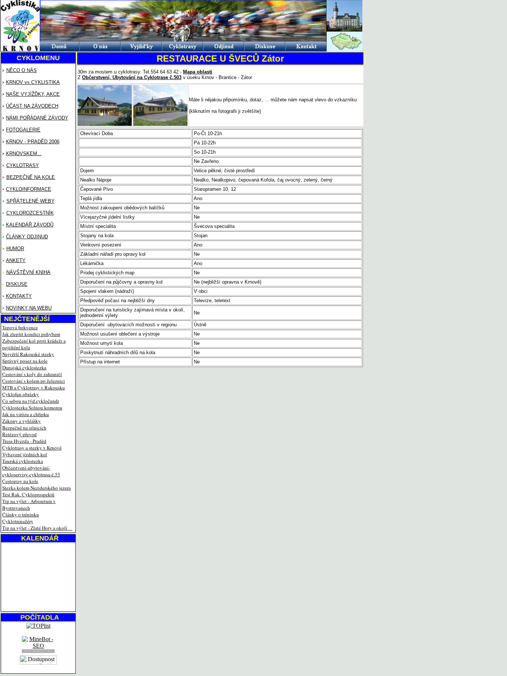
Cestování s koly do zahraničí (32, 374)
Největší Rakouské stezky (28, 354)
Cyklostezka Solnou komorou (32, 407)
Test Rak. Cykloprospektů (28, 494)
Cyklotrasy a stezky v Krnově (32, 447)
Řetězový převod (19, 434)
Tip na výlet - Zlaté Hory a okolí (34, 528)
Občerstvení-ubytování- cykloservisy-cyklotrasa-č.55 (31, 471)
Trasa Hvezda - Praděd (24, 441)
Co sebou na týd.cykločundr (30, 401)
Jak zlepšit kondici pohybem (31, 334)
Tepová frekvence (20, 327)
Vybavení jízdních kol (24, 454)
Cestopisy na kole (20, 481)
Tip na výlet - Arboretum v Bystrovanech (29, 504)
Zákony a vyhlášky (21, 421)
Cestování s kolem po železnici (33, 381)
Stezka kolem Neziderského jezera (36, 487)
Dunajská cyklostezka (24, 367)
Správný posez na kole (25, 360)
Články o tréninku (20, 514)
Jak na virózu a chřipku (25, 414)
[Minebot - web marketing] (38, 642)
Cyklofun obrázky (20, 394)
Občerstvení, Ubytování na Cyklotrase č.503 (131, 77)
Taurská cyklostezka (22, 461)
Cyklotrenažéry (17, 521)
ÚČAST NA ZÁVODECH (32, 106)
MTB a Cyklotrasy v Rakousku (33, 387)
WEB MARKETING (38, 651)
